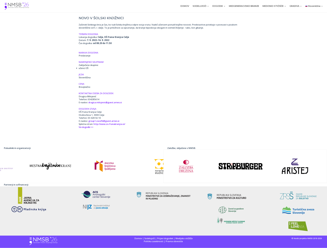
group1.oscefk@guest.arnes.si (103, 120)
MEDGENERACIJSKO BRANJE (244, 6)
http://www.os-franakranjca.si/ (109, 124)
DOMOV (184, 6)
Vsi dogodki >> (86, 127)
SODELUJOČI (199, 6)
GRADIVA (294, 6)
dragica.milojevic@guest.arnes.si (105, 102)
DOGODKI (217, 6)
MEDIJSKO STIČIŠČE (273, 6)
